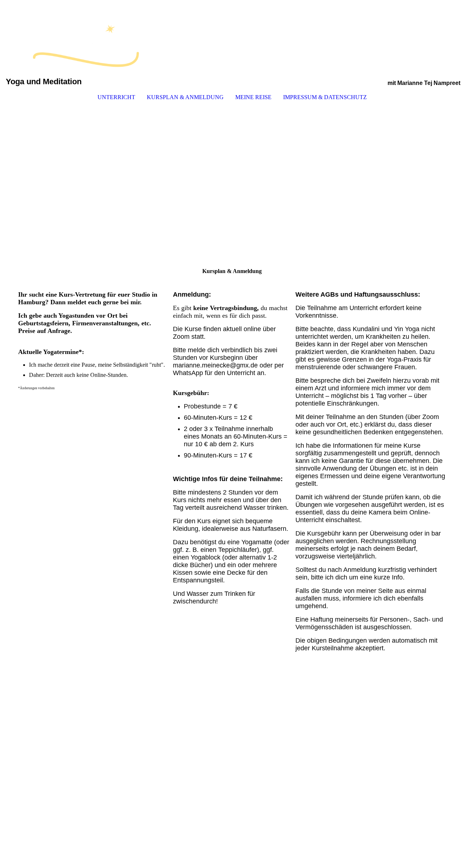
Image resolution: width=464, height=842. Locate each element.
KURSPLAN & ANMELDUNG (185, 97)
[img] (232, 38)
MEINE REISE (253, 97)
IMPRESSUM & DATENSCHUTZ (325, 97)
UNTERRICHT (116, 97)
